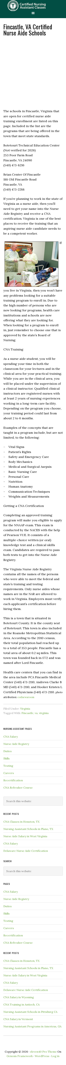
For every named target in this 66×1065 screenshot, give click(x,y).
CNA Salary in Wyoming (18, 997)
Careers (8, 773)
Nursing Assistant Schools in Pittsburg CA (30, 1011)
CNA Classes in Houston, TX (21, 821)
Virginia (25, 708)
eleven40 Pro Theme (43, 1051)
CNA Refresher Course (18, 787)
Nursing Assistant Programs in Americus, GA (32, 1026)
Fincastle (27, 713)
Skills (6, 758)
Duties (7, 751)
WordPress (42, 1056)
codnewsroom (25, 697)
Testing (8, 765)
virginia (44, 713)
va (36, 713)
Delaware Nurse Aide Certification (25, 850)
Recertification (13, 780)
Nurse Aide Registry (16, 744)
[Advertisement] (33, 72)
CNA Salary (10, 736)
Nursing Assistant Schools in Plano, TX (28, 829)
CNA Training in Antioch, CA (21, 1004)
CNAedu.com (33, 5)
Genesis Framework (20, 1056)
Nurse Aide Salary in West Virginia (25, 836)
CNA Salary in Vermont (18, 1019)
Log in (55, 1056)
